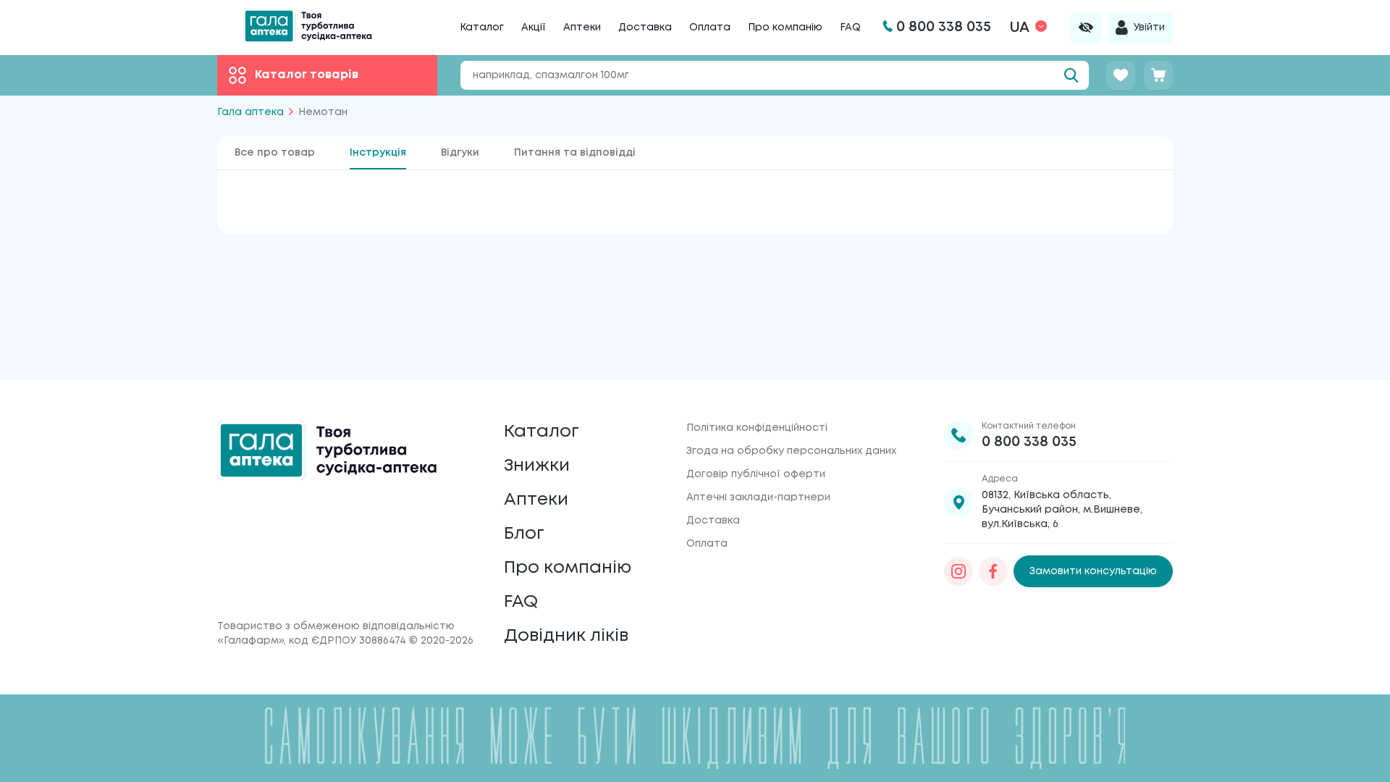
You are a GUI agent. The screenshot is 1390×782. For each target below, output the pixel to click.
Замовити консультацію (1093, 571)
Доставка (645, 27)
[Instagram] (958, 571)
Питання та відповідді (575, 152)
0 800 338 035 (1029, 442)
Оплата (709, 27)
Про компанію (785, 27)
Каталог (482, 27)
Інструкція (378, 152)
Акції (533, 27)
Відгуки (460, 152)
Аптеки (582, 27)
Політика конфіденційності (756, 428)
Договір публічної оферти (755, 474)
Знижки (537, 466)
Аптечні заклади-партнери (758, 497)
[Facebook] (993, 571)
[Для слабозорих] (1086, 27)
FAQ (850, 27)
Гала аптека (250, 112)
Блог (524, 534)
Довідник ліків (566, 636)
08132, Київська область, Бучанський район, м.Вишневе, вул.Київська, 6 (1062, 510)
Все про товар (275, 152)
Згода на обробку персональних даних (791, 451)
